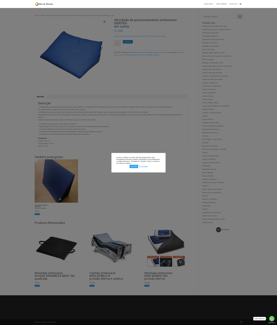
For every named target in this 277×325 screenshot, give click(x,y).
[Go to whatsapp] (272, 318)
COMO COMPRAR (221, 4)
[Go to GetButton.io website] (271, 322)
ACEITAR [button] (134, 166)
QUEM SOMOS (208, 4)
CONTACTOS (233, 4)
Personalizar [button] (143, 166)
